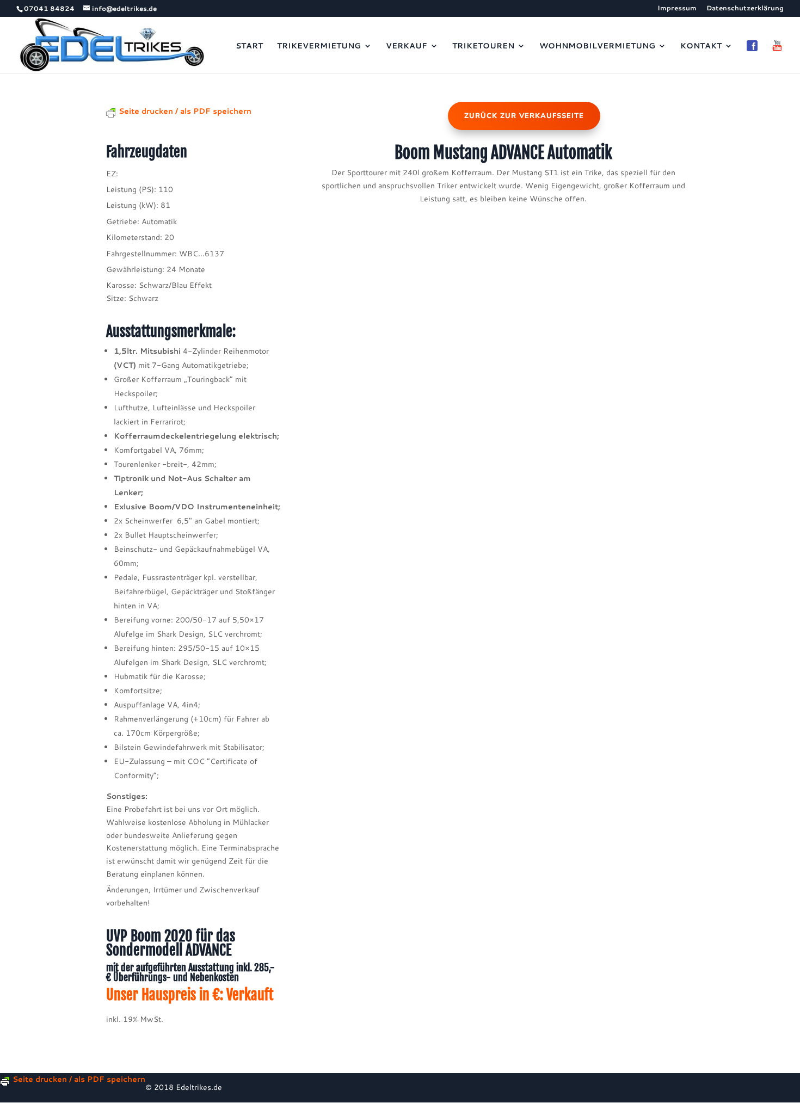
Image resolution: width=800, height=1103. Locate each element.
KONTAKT (701, 46)
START (249, 46)
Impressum (677, 9)
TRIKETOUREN (483, 46)
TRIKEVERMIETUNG (319, 46)
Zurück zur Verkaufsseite (524, 116)
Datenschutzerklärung (745, 9)
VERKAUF (406, 46)
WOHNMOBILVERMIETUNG (597, 46)
